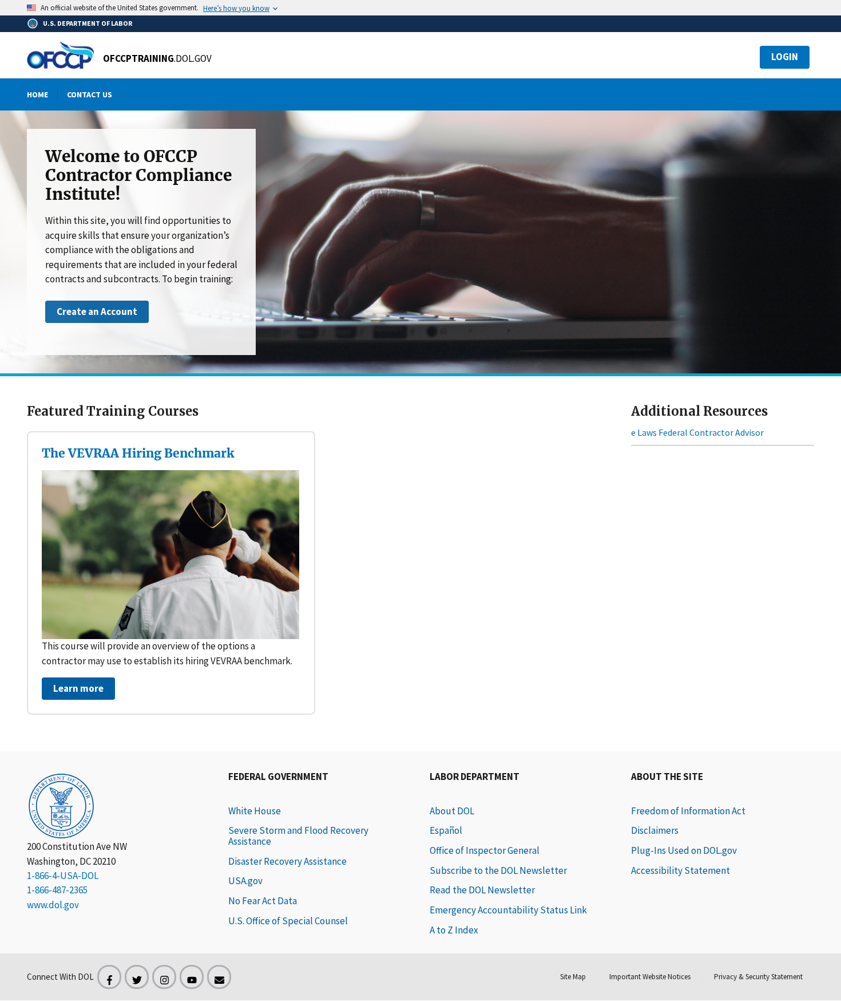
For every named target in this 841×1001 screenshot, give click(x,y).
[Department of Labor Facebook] (109, 977)
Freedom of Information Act (688, 811)
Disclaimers (655, 830)
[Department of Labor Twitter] (137, 977)
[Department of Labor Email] (219, 977)
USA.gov (245, 880)
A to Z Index (454, 930)
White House (254, 811)
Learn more (78, 688)
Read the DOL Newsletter (482, 890)
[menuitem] (37, 94)
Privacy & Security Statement (758, 977)
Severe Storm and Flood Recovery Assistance (298, 836)
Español (446, 830)
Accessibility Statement (680, 870)
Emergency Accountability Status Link (508, 910)
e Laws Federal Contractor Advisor (697, 432)
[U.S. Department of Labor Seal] (118, 805)
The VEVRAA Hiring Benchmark (138, 453)
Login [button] (784, 56)
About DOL (452, 811)
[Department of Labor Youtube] (192, 977)
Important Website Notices (650, 977)
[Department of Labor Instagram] (164, 977)
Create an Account (97, 311)
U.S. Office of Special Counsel (288, 921)
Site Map (573, 977)
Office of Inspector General (484, 850)
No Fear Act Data (262, 900)
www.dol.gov (53, 904)
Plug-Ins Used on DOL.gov (684, 850)
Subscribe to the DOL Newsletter (498, 870)
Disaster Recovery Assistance (287, 861)
